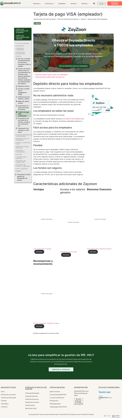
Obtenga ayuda (55, 404)
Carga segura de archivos (58, 407)
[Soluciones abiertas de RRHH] (40, 3)
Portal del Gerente (31, 396)
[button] (94, 3)
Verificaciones (30, 405)
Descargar (39, 251)
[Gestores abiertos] (77, 3)
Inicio (3, 391)
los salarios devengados (72, 119)
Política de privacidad (87, 414)
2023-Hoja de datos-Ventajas (42, 249)
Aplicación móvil (30, 408)
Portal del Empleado (32, 393)
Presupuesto (54, 401)
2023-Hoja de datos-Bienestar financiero (99, 249)
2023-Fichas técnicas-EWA (68, 252)
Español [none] (117, 416)
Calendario (4, 404)
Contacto (4, 407)
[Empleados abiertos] (66, 3)
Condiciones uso (74, 414)
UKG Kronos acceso (32, 399)
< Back (37, 23)
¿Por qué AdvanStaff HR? (58, 394)
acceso (101, 3)
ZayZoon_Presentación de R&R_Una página (46, 323)
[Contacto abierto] (54, 3)
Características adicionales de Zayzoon (50, 77)
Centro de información (8, 398)
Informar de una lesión (8, 394)
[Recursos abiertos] (88, 3)
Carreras (4, 401)
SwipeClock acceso (32, 402)
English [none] (109, 416)
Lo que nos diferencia (57, 398)
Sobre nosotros (55, 391)
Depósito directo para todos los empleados (51, 75)
